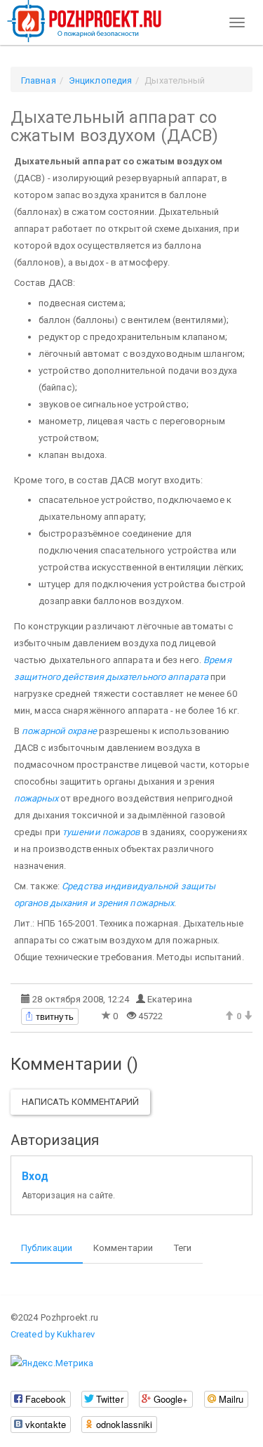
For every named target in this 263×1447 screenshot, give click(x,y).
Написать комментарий (80, 1101)
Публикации (46, 1248)
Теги (182, 1248)
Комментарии (123, 1248)
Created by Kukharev (53, 1334)
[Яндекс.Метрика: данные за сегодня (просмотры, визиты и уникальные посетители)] (52, 1363)
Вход (35, 1176)
